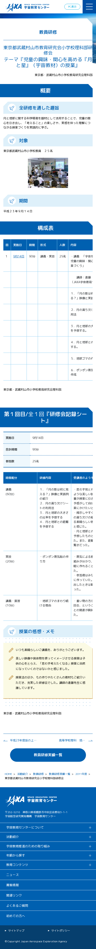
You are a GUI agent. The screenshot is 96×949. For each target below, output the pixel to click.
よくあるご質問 (17, 905)
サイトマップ (16, 930)
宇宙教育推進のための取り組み (28, 846)
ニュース (12, 875)
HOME (8, 774)
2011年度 (81, 774)
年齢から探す (15, 855)
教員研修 (38, 774)
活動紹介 (22, 774)
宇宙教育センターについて (25, 827)
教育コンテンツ (17, 865)
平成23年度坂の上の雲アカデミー (23, 740)
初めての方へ (15, 916)
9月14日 (18, 256)
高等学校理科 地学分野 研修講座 (72, 740)
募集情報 (12, 885)
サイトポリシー (60, 930)
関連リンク (14, 895)
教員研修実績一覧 (48, 754)
